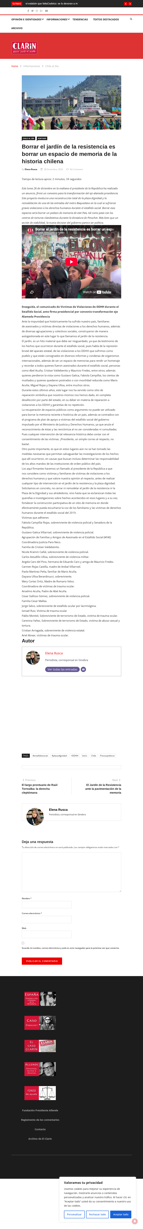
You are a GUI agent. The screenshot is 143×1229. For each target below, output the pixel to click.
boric (84, 755)
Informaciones (57, 19)
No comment (76, 169)
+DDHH (74, 755)
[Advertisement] (71, 714)
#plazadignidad (59, 755)
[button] (125, 4)
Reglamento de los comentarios (40, 1119)
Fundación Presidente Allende (40, 1110)
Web (24, 928)
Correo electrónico (32, 913)
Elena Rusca (31, 169)
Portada (42, 138)
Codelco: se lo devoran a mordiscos (44, 3)
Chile (93, 755)
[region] (97, 1199)
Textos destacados (106, 19)
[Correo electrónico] (83, 669)
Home (14, 66)
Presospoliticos (107, 755)
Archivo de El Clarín (40, 1138)
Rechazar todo (97, 1214)
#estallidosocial (40, 755)
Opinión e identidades (26, 19)
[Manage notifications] (135, 1221)
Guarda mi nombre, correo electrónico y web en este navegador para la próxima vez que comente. (70, 947)
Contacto (40, 1129)
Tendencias (80, 19)
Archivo (16, 28)
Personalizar (74, 1214)
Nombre (27, 898)
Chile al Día (52, 66)
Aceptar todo (120, 1214)
